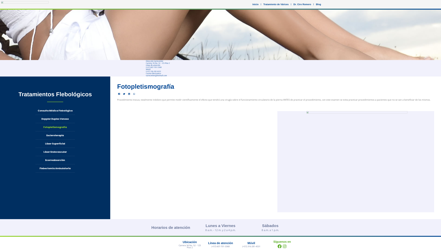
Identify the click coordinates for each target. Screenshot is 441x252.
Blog (318, 4)
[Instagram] (284, 246)
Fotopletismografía (55, 127)
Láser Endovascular (55, 151)
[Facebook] (279, 246)
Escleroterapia (55, 135)
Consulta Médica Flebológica (55, 110)
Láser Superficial (55, 143)
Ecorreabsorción (55, 160)
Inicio (255, 4)
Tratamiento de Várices (276, 4)
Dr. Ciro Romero (302, 4)
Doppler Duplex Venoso (55, 119)
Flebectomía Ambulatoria (55, 168)
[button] (119, 94)
